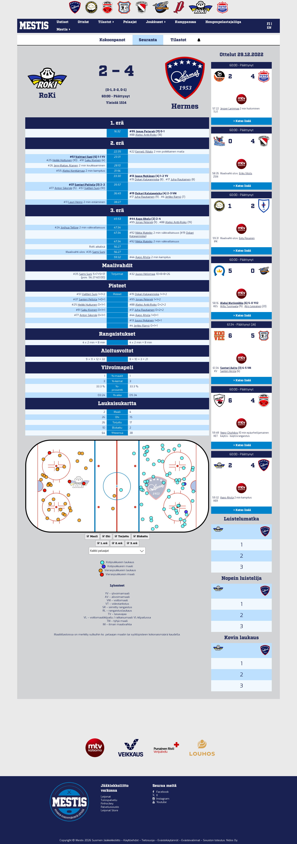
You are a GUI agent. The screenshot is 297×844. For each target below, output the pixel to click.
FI (268, 24)
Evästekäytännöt (168, 840)
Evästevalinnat (190, 840)
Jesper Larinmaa (229, 108)
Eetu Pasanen (247, 238)
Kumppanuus (185, 22)
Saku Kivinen (93, 160)
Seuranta (148, 40)
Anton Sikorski (63, 188)
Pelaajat (130, 22)
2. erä (118, 543)
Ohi (107, 536)
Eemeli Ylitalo (144, 151)
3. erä (133, 543)
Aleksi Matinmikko (231, 303)
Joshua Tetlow (69, 227)
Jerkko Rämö (173, 197)
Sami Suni (98, 252)
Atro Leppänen (252, 306)
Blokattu (142, 536)
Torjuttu (123, 536)
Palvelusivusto (110, 807)
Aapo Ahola (143, 219)
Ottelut (83, 22)
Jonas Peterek (145, 131)
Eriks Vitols (245, 173)
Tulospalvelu (109, 800)
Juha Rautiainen (181, 179)
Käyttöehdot (131, 840)
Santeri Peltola (85, 184)
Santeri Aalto (228, 368)
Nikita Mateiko (144, 232)
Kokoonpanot (112, 40)
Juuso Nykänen (145, 176)
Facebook (162, 792)
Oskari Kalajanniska (147, 179)
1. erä (103, 543)
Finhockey (107, 803)
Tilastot (178, 40)
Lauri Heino (75, 202)
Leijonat (106, 796)
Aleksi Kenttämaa (73, 170)
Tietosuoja (148, 840)
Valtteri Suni (84, 157)
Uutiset (62, 22)
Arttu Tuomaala (229, 306)
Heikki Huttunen (62, 160)
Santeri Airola (228, 371)
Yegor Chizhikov (229, 432)
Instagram (162, 798)
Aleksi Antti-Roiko (146, 135)
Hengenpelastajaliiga (223, 22)
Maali (94, 536)
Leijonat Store (109, 810)
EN (269, 28)
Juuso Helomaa (145, 274)
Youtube (161, 802)
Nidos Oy (231, 840)
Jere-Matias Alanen (66, 165)
